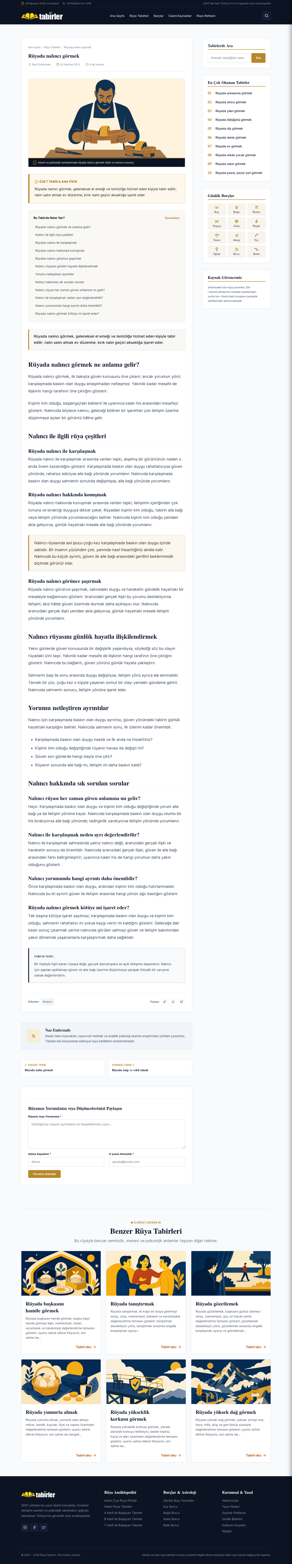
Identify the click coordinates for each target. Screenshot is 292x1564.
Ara (258, 58)
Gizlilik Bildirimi (232, 1519)
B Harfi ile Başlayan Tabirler (123, 1519)
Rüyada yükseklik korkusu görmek (130, 1415)
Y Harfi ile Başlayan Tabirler (123, 1525)
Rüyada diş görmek (229, 128)
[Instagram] (25, 1527)
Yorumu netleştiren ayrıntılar (54, 274)
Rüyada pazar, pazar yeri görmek (238, 173)
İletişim (227, 1531)
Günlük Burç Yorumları (178, 1500)
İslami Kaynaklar (180, 16)
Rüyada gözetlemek (217, 1303)
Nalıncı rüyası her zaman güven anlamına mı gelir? (70, 290)
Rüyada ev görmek (228, 146)
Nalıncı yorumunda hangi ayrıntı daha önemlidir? (68, 305)
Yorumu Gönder (44, 1174)
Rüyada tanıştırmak (132, 1303)
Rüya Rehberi (206, 16)
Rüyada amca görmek (230, 102)
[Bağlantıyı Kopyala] (164, 1001)
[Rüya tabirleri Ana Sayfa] (42, 15)
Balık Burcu (171, 1525)
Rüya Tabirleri (139, 16)
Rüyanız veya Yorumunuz (45, 1116)
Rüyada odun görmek (230, 164)
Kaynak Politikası (234, 1513)
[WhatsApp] (173, 1001)
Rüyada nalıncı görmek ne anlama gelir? (63, 227)
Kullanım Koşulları (234, 1525)
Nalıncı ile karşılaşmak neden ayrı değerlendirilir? (69, 297)
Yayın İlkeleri (230, 1506)
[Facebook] (34, 1527)
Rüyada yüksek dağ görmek (226, 1412)
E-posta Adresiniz (121, 1154)
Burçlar (159, 16)
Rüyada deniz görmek (230, 137)
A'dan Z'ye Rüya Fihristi (120, 1500)
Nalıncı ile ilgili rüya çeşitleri (54, 234)
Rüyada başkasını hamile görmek (45, 1307)
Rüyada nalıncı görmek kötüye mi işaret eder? (67, 313)
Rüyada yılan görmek (230, 111)
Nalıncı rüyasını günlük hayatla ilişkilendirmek (66, 266)
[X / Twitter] (181, 1001)
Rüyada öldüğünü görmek (233, 119)
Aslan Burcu (171, 1519)
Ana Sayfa (117, 16)
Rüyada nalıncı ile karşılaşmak (56, 242)
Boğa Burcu (171, 1513)
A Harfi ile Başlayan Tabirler (123, 1513)
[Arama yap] (266, 15)
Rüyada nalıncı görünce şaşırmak (58, 258)
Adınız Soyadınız (39, 1154)
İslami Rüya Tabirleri (118, 1506)
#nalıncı (47, 1001)
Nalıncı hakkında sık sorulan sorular (59, 282)
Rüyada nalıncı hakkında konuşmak (59, 250)
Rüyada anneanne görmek (233, 93)
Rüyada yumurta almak (52, 1412)
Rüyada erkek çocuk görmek (235, 155)
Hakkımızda (230, 1500)
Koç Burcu (170, 1506)
